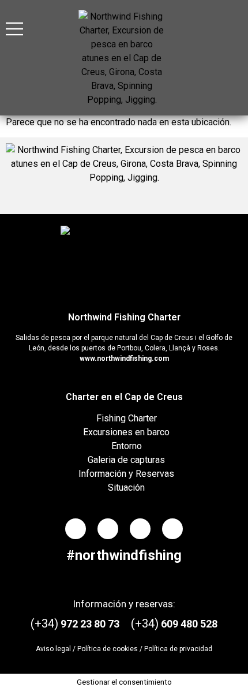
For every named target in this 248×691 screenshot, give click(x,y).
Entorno (126, 445)
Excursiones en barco (126, 432)
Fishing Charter (126, 418)
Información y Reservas (126, 473)
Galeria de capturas (126, 459)
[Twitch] (140, 528)
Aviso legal (53, 649)
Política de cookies (107, 649)
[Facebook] (75, 528)
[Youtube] (172, 528)
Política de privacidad (178, 649)
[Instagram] (107, 528)
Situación (126, 487)
